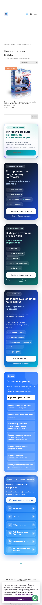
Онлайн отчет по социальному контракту (20, 416)
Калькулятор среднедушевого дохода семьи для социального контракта (20, 437)
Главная (6, 44)
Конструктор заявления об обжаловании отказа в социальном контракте (19, 426)
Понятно (21, 599)
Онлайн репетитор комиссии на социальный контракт (20, 407)
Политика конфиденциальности (24, 594)
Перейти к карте (19, 153)
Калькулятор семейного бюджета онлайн (17, 447)
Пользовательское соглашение (21, 604)
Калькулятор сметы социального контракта (17, 457)
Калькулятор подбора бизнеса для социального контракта (20, 466)
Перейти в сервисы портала (19, 398)
